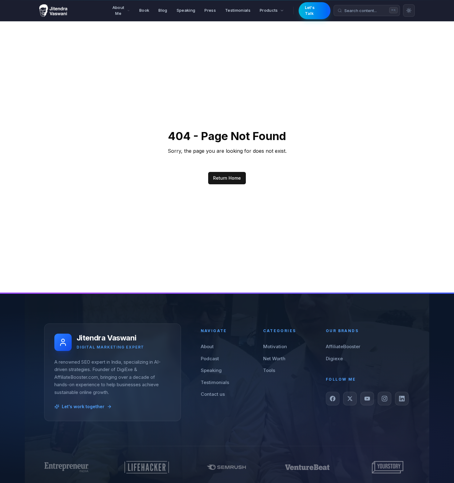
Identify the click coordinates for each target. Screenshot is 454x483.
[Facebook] (332, 398)
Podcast (210, 358)
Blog (162, 10)
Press (210, 10)
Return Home (227, 178)
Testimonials (237, 10)
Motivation (275, 346)
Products (269, 10)
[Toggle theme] (409, 10)
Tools (269, 370)
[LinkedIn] (402, 398)
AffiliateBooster (343, 346)
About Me (118, 10)
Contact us (213, 394)
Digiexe (334, 358)
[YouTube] (367, 398)
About (207, 346)
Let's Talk (310, 10)
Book (144, 10)
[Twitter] (350, 398)
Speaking (186, 10)
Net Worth (274, 358)
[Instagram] (384, 398)
